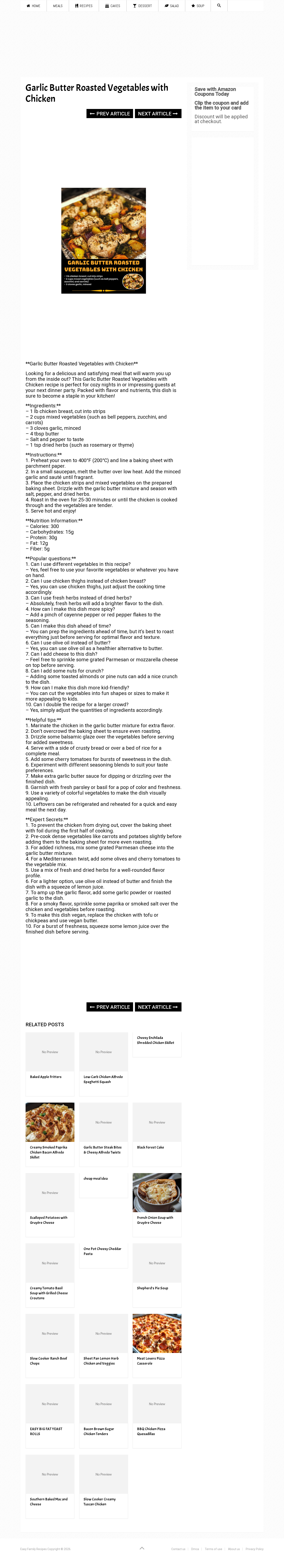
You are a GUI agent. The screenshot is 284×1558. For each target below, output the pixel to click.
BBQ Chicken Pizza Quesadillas (151, 1431)
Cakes (115, 5)
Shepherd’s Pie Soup (152, 1288)
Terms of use (213, 1549)
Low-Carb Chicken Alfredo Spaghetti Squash (103, 1079)
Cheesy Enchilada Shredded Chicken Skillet (155, 1040)
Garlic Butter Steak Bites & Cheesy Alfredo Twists (103, 1150)
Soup (200, 5)
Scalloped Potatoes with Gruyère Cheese (48, 1220)
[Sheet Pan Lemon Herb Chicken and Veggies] (103, 1333)
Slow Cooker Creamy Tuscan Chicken (100, 1502)
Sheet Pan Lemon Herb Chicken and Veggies (101, 1361)
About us (234, 1549)
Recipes (86, 5)
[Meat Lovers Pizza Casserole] (157, 1333)
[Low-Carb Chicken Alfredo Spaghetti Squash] (103, 1052)
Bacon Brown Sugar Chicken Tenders (99, 1431)
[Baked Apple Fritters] (50, 1052)
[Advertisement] (142, 46)
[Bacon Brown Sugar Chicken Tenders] (103, 1403)
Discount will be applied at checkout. (221, 119)
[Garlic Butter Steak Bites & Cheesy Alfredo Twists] (103, 1122)
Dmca (195, 1549)
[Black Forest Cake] (157, 1122)
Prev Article (112, 114)
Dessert (144, 5)
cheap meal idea (96, 1178)
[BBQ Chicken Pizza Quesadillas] (157, 1403)
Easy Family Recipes (33, 1549)
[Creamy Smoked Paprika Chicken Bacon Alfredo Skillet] (50, 1122)
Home (35, 5)
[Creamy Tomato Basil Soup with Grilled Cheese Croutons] (50, 1263)
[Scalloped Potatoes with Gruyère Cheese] (50, 1192)
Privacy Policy (255, 1549)
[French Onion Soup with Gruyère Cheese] (157, 1192)
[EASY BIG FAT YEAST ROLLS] (50, 1403)
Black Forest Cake (150, 1147)
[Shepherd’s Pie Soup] (157, 1263)
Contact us (178, 1549)
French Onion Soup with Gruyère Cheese (155, 1220)
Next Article (155, 114)
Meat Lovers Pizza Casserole (151, 1361)
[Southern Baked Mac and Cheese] (50, 1474)
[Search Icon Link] (219, 5)
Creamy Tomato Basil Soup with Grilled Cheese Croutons (49, 1293)
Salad (174, 5)
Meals (58, 5)
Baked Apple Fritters (46, 1077)
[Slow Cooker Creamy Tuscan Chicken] (103, 1474)
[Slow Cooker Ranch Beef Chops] (50, 1333)
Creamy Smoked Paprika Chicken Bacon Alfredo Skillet (48, 1152)
